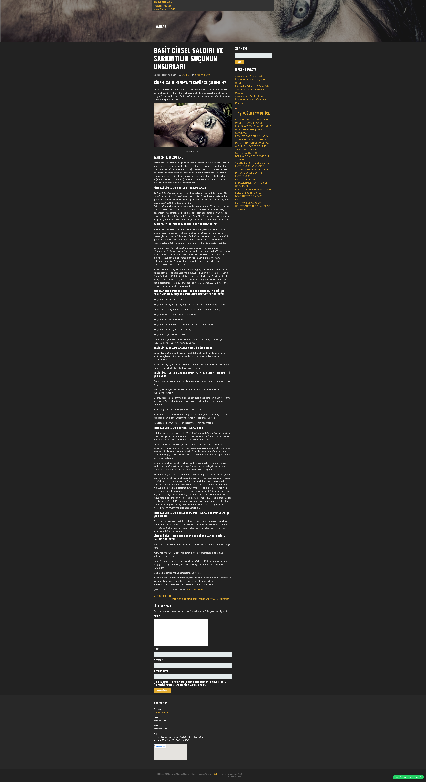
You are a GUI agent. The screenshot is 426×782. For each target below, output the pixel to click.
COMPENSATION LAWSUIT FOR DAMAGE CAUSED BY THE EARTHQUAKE (252, 172)
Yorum (157, 616)
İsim (156, 649)
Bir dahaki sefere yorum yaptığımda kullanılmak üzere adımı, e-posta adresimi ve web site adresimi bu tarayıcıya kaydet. (191, 683)
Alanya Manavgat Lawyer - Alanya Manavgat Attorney (165, 5)
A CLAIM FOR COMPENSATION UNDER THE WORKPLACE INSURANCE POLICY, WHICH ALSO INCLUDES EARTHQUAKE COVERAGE (253, 126)
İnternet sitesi (161, 671)
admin (185, 75)
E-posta (158, 660)
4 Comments (202, 75)
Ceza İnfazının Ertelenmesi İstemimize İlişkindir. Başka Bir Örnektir (250, 79)
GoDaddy (217, 774)
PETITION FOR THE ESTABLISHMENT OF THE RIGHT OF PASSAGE (252, 182)
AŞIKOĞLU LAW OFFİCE (254, 113)
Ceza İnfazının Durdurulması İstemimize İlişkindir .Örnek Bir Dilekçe (250, 99)
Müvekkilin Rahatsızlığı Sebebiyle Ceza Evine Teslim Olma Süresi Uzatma (252, 89)
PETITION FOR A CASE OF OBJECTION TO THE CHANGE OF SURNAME (252, 206)
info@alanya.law (161, 712)
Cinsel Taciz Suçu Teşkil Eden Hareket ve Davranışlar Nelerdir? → (201, 599)
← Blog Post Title (162, 596)
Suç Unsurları (195, 589)
